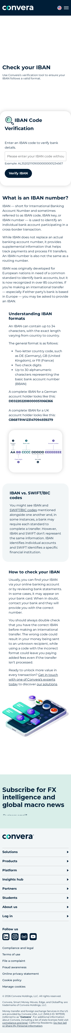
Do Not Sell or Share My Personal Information (34, 1024)
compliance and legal (15, 1022)
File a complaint (13, 961)
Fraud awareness (14, 967)
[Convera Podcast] (24, 936)
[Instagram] (15, 936)
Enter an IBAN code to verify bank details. (31, 145)
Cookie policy (11, 980)
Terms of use (11, 954)
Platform (9, 870)
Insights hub (12, 879)
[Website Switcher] (59, 8)
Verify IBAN (18, 173)
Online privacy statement (20, 973)
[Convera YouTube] (33, 936)
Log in (7, 916)
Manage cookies (13, 986)
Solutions (10, 852)
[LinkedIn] (5, 936)
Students (9, 898)
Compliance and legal (18, 948)
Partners (9, 888)
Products (9, 861)
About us (9, 907)
